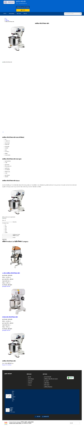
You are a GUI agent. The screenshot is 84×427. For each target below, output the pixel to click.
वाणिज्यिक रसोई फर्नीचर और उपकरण (51, 379)
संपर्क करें (25, 13)
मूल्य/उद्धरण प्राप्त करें (6, 286)
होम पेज (5, 13)
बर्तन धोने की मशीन (47, 377)
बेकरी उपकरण (46, 385)
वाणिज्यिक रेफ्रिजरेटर (48, 386)
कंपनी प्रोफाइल (11, 13)
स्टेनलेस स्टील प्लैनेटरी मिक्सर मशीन (10, 317)
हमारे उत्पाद (19, 13)
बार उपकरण (46, 381)
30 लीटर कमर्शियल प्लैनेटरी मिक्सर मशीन (11, 273)
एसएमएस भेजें (46, 416)
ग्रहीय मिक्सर (7, 20)
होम (5, 18)
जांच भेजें (23, 10)
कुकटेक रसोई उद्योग (21, 2)
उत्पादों (6, 19)
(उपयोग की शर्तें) (30, 422)
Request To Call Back (6, 364)
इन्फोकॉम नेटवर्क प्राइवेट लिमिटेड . (15, 423)
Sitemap (29, 385)
